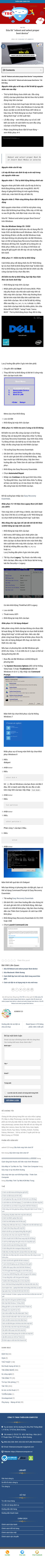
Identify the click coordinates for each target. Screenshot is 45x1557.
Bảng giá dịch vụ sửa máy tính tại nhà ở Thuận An (16, 1306)
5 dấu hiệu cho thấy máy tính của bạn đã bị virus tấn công (19, 1252)
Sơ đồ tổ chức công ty (10, 1482)
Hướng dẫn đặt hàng (9, 1509)
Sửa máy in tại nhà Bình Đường (13, 1170)
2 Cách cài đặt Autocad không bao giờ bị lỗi (15, 1192)
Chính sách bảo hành (9, 1524)
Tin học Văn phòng (9, 1382)
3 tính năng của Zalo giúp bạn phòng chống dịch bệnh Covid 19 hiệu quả (22, 1210)
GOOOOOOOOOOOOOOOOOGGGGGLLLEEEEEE (19, 1158)
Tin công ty (6, 1486)
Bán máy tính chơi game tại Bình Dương (13, 1300)
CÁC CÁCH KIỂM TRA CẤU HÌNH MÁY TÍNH (15, 1313)
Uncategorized (7, 1398)
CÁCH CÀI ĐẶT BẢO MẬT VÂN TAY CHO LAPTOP (16, 1316)
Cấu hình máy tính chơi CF (23, 1147)
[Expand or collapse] (41, 70)
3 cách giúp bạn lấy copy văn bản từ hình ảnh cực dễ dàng (19, 1199)
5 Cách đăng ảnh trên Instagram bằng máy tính (16, 1248)
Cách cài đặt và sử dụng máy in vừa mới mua (20, 983)
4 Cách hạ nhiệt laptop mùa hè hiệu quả (13, 1221)
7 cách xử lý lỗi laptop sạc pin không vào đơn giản (16, 1264)
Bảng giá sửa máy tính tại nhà (11, 1310)
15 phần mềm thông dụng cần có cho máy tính (15, 1281)
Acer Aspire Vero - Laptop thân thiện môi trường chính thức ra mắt (21, 1287)
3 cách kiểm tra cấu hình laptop (11, 1202)
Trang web (7, 1083)
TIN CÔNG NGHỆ (8, 1370)
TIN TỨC (22, 27)
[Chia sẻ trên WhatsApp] (13, 989)
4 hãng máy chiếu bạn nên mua (11, 1225)
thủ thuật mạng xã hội (10, 1366)
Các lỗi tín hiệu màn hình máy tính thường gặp (15, 1327)
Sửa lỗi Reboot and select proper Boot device (21, 969)
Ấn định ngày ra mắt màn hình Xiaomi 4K (14, 1340)
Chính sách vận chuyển (10, 1537)
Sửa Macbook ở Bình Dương (14, 973)
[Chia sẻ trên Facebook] (17, 989)
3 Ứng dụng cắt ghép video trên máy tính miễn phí (16, 1214)
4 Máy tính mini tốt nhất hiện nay (31, 1225)
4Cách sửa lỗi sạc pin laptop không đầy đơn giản (16, 1231)
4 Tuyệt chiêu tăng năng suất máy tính (13, 1228)
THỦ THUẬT (6, 1362)
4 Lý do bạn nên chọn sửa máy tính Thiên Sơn (15, 1235)
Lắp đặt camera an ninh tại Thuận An (13, 1337)
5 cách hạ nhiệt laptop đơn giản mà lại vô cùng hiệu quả (18, 1241)
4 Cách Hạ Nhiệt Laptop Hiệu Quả (12, 1218)
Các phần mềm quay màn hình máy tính (13, 1330)
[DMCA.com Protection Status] (30, 1458)
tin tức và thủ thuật (9, 1390)
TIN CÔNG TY (7, 1378)
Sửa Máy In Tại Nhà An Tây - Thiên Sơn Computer (20, 1166)
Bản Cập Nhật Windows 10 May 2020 (13, 1303)
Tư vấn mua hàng (8, 1501)
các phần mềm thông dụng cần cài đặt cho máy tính (17, 1333)
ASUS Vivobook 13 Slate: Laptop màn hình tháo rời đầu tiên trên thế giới (22, 1295)
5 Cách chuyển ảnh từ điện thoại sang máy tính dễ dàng (18, 1238)
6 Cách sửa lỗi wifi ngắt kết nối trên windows (15, 1260)
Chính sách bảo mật (9, 1532)
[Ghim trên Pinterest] (28, 989)
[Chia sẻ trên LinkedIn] (32, 989)
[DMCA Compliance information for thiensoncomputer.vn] (23, 1458)
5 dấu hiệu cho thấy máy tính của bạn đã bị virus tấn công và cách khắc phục (21, 1256)
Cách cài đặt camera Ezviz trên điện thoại (14, 1320)
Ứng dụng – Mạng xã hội (11, 1402)
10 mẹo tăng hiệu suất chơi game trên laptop (15, 1277)
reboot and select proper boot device (28, 1001)
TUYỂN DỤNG (7, 1394)
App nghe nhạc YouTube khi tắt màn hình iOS (15, 1291)
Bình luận (7, 1046)
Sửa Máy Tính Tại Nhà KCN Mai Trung (20, 1181)
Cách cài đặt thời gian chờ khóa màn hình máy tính (17, 1323)
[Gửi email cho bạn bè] (24, 989)
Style (3, 1358)
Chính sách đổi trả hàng (10, 1528)
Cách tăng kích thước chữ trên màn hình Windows (20, 1162)
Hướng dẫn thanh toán (10, 1513)
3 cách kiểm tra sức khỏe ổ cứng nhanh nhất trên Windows (19, 1206)
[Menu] (26, 13)
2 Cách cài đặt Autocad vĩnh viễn (11, 1196)
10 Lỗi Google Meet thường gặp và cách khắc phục (17, 1270)
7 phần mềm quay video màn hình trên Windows (16, 1267)
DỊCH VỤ (5, 1354)
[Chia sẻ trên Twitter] (20, 989)
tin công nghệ (7, 1374)
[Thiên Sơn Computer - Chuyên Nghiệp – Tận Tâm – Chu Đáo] (12, 13)
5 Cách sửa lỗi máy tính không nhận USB (14, 1245)
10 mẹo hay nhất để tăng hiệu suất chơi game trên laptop (19, 1274)
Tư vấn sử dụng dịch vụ (10, 1505)
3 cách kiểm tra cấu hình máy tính (32, 1202)
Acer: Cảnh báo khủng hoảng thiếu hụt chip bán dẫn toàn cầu (20, 1284)
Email (6, 1073)
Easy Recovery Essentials (22, 898)
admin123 (30, 39)
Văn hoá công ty (8, 1478)
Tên (6, 1064)
